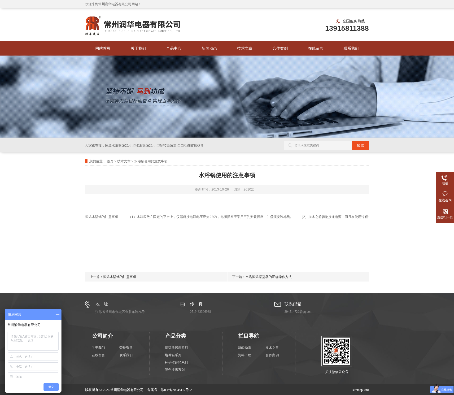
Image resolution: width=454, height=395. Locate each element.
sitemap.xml (361, 390)
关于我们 (138, 48)
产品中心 (173, 48)
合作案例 (280, 48)
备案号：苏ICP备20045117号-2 (169, 390)
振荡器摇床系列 (176, 348)
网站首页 (102, 48)
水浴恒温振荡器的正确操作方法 (268, 277)
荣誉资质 (126, 348)
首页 (110, 161)
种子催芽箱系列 (176, 362)
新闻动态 (209, 48)
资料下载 (244, 355)
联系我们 (351, 48)
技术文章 (244, 48)
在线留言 (315, 48)
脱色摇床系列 (175, 370)
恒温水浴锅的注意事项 (119, 277)
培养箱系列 (173, 355)
